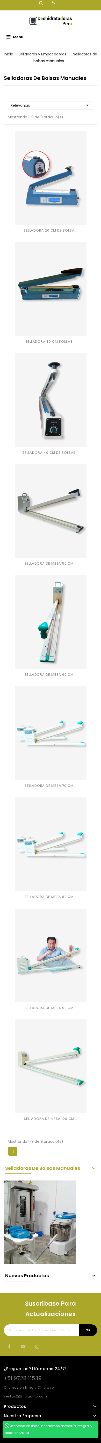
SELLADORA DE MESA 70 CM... (50, 785)
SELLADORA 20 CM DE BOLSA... (50, 230)
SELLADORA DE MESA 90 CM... (51, 1007)
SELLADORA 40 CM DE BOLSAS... (50, 452)
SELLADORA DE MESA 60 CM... (51, 674)
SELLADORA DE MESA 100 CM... (50, 1118)
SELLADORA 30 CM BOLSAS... (50, 341)
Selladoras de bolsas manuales (42, 1168)
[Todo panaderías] (40, 1222)
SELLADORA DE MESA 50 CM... (51, 563)
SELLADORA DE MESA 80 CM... (51, 896)
